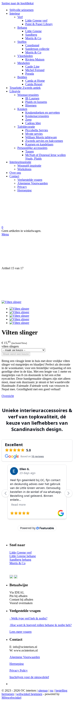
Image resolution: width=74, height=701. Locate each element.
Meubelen (23, 63)
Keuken (22, 109)
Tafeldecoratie (26, 126)
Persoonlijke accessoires (32, 148)
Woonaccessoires (28, 94)
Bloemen (31, 105)
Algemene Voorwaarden (32, 183)
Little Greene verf (36, 20)
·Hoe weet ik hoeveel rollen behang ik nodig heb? (40, 625)
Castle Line (32, 66)
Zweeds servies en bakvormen (44, 140)
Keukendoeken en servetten (42, 112)
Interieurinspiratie (20, 162)
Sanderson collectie (37, 49)
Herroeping (24, 190)
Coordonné (32, 45)
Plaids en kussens (36, 102)
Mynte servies (34, 133)
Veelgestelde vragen (29, 179)
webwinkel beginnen (29, 694)
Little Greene (33, 31)
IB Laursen (32, 98)
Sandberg (31, 34)
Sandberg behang (20, 559)
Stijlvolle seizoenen (21, 10)
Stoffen (21, 41)
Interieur (14, 13)
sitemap (43, 690)
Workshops (24, 169)
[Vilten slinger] (11, 302)
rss (51, 690)
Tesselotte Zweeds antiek (25, 87)
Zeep (28, 119)
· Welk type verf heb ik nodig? (28, 618)
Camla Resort (33, 84)
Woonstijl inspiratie (29, 165)
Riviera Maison (34, 59)
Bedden (22, 77)
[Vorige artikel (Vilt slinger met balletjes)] (37, 251)
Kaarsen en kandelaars (39, 144)
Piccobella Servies (36, 130)
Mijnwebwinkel (11, 697)
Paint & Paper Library (39, 24)
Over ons (15, 172)
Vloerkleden (25, 56)
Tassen (29, 151)
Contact (14, 176)
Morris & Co (33, 38)
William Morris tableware (41, 137)
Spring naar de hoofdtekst (18, 3)
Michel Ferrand (34, 70)
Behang (22, 27)
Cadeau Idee (33, 123)
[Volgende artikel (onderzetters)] (37, 285)
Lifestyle (14, 91)
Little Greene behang (22, 556)
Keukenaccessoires (37, 116)
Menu (5, 234)
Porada (29, 73)
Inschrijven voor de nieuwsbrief (29, 677)
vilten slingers (10, 346)
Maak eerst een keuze (16, 354)
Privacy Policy (18, 670)
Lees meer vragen (20, 631)
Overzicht (8, 396)
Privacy (22, 186)
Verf (20, 17)
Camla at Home (35, 80)
